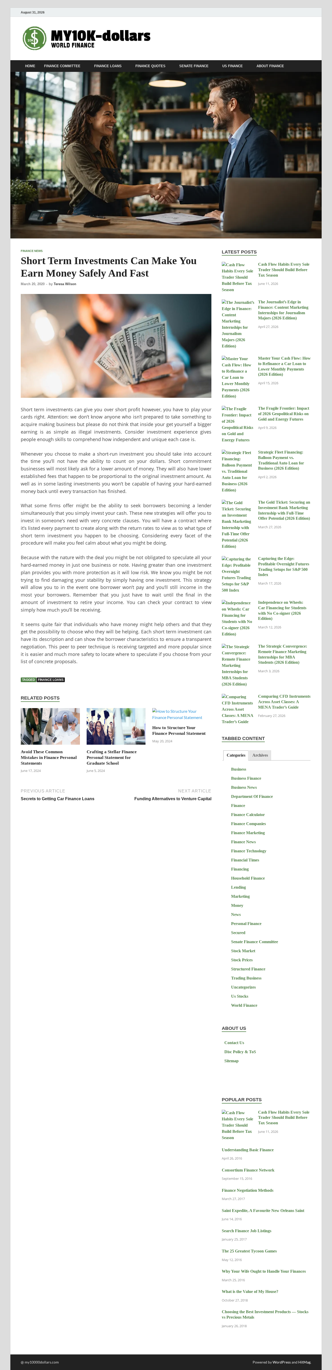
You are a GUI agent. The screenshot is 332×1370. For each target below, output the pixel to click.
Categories (236, 755)
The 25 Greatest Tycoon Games (249, 1251)
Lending (238, 887)
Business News (244, 787)
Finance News (32, 250)
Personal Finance (246, 923)
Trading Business (246, 978)
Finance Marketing (248, 833)
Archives (260, 755)
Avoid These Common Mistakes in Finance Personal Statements (49, 757)
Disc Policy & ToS (240, 1052)
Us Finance (232, 66)
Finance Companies (248, 823)
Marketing (240, 896)
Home (30, 66)
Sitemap (231, 1061)
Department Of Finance (252, 796)
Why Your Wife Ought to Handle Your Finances (264, 1271)
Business (238, 769)
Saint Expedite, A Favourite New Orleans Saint (263, 1210)
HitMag (304, 1362)
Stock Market (243, 951)
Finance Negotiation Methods (247, 1190)
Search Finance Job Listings (246, 1231)
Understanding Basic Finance (248, 1150)
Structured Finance (248, 969)
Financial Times (245, 860)
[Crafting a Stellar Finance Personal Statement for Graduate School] (116, 727)
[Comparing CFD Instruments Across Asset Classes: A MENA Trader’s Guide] (238, 697)
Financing (240, 869)
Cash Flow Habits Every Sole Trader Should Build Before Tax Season (283, 269)
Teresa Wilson (65, 284)
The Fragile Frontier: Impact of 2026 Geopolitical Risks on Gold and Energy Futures (283, 413)
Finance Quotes (150, 66)
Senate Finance (194, 66)
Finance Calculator (248, 814)
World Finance (244, 1005)
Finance (238, 805)
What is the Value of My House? (250, 1291)
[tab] (235, 755)
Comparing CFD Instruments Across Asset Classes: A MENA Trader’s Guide (284, 701)
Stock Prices (242, 960)
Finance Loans (108, 66)
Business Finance (246, 778)
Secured (238, 932)
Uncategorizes (243, 987)
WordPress (282, 1362)
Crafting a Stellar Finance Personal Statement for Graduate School (112, 757)
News (236, 914)
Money (237, 905)
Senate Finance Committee (254, 942)
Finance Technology (248, 851)
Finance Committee (62, 66)
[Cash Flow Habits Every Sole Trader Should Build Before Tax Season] (238, 265)
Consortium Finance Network (248, 1170)
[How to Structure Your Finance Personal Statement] (181, 715)
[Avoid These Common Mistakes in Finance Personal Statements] (50, 727)
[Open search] (309, 66)
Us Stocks (239, 996)
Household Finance (248, 878)
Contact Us (234, 1042)
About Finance (270, 66)
